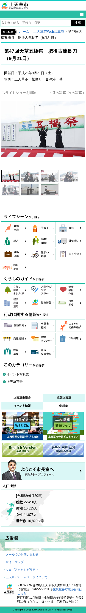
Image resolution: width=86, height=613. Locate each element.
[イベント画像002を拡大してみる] (30, 176)
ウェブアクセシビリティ (22, 569)
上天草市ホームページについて (26, 577)
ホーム (24, 31)
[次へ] (43, 129)
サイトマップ (15, 562)
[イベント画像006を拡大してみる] (30, 189)
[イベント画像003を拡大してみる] (49, 176)
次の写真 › (76, 93)
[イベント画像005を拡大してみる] (10, 189)
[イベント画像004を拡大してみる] (69, 176)
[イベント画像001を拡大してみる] (10, 176)
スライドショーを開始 (19, 93)
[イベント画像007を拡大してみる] (49, 189)
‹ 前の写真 (58, 93)
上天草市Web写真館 (48, 31)
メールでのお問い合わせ (22, 554)
